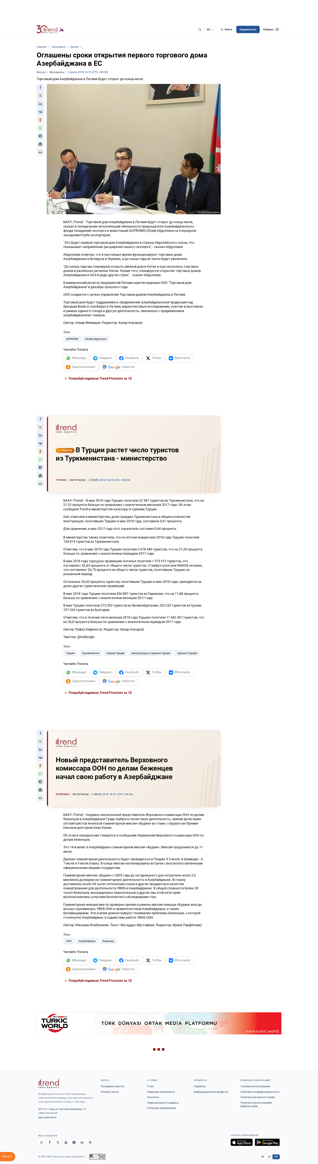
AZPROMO (72, 338)
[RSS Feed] (90, 1142)
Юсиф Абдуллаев (95, 338)
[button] (40, 87)
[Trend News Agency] (48, 1083)
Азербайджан (87, 941)
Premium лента (110, 1091)
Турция (70, 653)
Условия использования (255, 1086)
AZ (269, 1156)
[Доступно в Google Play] (267, 1142)
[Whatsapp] (41, 1142)
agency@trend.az (47, 1117)
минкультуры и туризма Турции (150, 653)
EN (262, 1156)
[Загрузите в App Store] (242, 1142)
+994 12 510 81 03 (47, 1113)
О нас (150, 1086)
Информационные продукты (211, 1091)
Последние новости (112, 1086)
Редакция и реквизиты (161, 1091)
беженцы (108, 941)
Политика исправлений (161, 1108)
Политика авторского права (258, 1097)
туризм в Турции (187, 653)
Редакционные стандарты (163, 1102)
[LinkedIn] (82, 1142)
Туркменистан (90, 653)
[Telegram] (74, 1142)
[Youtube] (66, 1142)
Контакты (153, 1097)
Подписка (200, 1086)
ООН (69, 941)
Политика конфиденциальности (260, 1091)
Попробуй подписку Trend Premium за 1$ (100, 378)
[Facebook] (49, 1142)
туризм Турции (115, 653)
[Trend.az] (50, 29)
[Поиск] (199, 29)
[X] (57, 1142)
